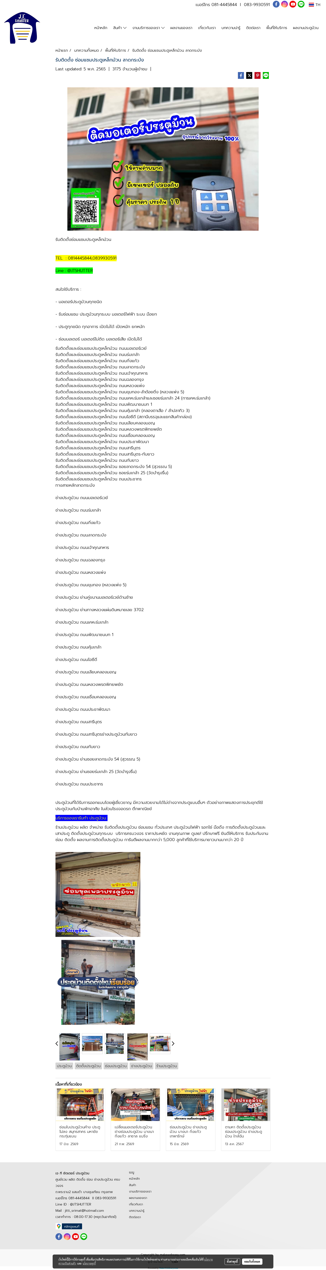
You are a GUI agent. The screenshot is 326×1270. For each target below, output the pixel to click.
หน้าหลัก (100, 28)
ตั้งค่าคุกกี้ (232, 1261)
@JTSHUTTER (80, 1204)
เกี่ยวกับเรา (207, 28)
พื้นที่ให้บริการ (276, 28)
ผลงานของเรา (181, 28)
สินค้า (118, 28)
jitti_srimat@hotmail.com (84, 1210)
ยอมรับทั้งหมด (252, 1261)
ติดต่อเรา (253, 28)
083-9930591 (257, 5)
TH (317, 5)
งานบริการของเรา (146, 28)
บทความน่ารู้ (230, 28)
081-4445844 (224, 5)
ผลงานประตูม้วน (305, 28)
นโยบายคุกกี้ (89, 1263)
